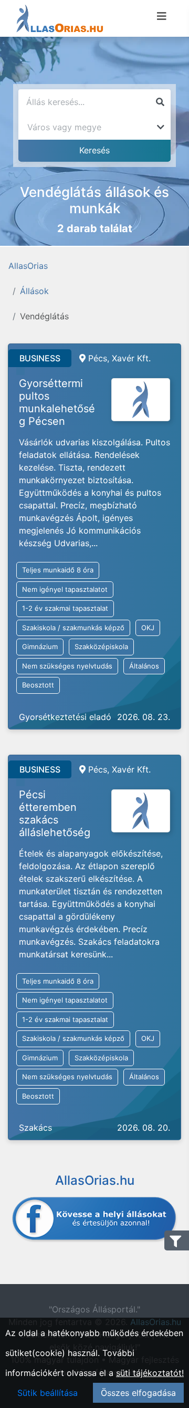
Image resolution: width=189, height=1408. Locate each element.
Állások (34, 291)
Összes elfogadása (138, 1393)
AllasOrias (28, 265)
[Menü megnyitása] (161, 16)
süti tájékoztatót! (150, 1373)
